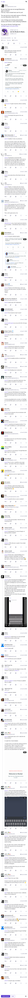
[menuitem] (16, 612)
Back (4, 1)
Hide (25, 65)
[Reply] (3, 43)
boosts (3, 40)
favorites (15, 40)
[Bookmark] (19, 43)
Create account (5, 996)
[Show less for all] (26, 1)
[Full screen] (25, 625)
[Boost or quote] (8, 43)
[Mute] (9, 625)
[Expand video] (23, 625)
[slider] (16, 623)
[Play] (6, 625)
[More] (25, 43)
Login (12, 996)
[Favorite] (14, 43)
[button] (16, 612)
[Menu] (26, 996)
